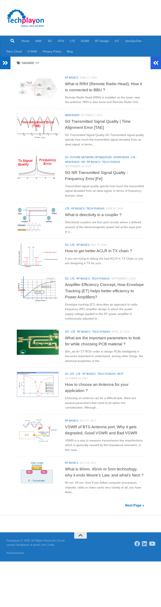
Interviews (121, 157)
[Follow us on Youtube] (152, 543)
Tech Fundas (111, 162)
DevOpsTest (133, 41)
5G (66, 157)
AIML (38, 41)
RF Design (102, 41)
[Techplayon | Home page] (25, 17)
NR (83, 162)
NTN (61, 41)
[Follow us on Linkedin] (144, 543)
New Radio (72, 115)
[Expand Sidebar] (5, 63)
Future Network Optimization (91, 157)
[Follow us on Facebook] (137, 543)
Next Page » (134, 505)
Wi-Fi (120, 373)
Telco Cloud (14, 51)
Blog (70, 51)
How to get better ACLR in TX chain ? (98, 250)
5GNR (85, 41)
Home (25, 41)
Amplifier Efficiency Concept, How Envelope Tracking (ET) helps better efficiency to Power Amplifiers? (104, 290)
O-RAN (32, 51)
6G (50, 41)
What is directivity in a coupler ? (93, 214)
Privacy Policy (52, 51)
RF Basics (71, 77)
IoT (117, 41)
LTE (72, 41)
